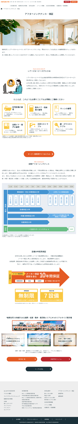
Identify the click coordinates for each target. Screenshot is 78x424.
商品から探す (47, 395)
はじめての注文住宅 (9, 391)
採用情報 (47, 419)
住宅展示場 (14, 5)
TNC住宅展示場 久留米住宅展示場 (30, 395)
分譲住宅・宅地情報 (62, 5)
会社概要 (18, 419)
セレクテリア (7, 409)
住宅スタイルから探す (49, 397)
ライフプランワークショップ (12, 396)
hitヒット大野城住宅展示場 (28, 393)
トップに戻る (39, 369)
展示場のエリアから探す (50, 399)
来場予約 (67, 1)
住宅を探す (32, 5)
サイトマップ (59, 419)
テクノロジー (7, 407)
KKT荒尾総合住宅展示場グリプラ (30, 403)
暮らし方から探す (48, 393)
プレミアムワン (7, 405)
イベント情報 (40, 5)
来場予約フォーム (56, 359)
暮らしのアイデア (8, 403)
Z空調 (5, 401)
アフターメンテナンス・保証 (66, 391)
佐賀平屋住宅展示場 (26, 401)
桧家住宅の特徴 (23, 5)
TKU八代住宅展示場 (26, 405)
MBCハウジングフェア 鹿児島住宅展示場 (32, 407)
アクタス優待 (7, 393)
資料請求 (74, 1)
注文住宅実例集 (50, 5)
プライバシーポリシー (32, 419)
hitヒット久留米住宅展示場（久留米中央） (32, 397)
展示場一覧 (22, 359)
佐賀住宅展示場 (25, 399)
